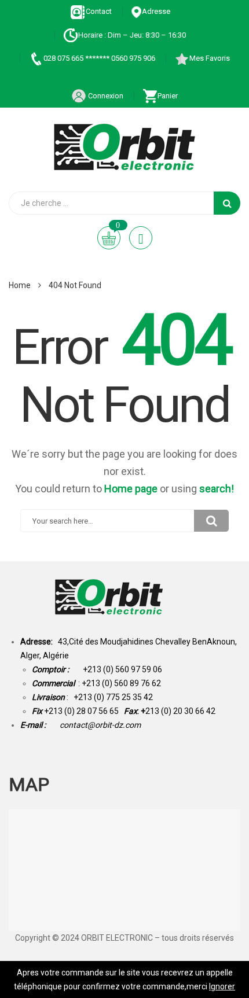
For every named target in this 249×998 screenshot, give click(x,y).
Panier (168, 95)
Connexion (104, 95)
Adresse (156, 11)
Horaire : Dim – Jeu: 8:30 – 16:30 (132, 35)
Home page (131, 489)
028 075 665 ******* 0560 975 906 (99, 58)
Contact (99, 11)
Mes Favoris (209, 58)
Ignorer (222, 986)
